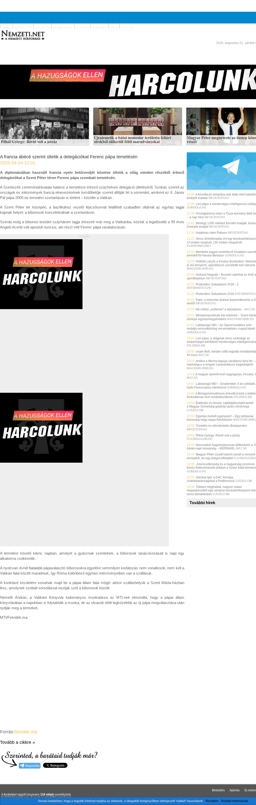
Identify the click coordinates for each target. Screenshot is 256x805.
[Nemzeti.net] (22, 35)
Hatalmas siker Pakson (211, 232)
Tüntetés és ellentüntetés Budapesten (221, 425)
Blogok (82, 28)
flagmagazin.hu (199, 439)
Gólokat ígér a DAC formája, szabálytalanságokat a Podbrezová (210, 479)
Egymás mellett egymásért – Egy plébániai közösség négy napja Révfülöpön (220, 417)
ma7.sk (249, 309)
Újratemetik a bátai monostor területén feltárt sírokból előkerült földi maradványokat (132, 140)
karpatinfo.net (199, 246)
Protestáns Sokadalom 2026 (215, 294)
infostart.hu (218, 198)
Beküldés (218, 790)
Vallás (127, 28)
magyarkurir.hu (200, 268)
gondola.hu (196, 207)
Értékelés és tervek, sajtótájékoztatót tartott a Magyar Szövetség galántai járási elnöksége (220, 404)
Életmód (99, 28)
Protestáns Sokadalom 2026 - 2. (217, 284)
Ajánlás (235, 790)
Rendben (212, 801)
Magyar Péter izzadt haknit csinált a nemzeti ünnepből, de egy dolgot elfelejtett (221, 456)
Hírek (6, 28)
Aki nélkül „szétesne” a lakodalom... (220, 309)
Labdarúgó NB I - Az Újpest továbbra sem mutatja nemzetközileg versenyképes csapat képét (221, 326)
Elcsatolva (63, 28)
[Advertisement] (42, 357)
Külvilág (42, 28)
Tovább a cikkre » (17, 742)
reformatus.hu (199, 288)
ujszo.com (195, 410)
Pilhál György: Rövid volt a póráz (29, 142)
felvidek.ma (25, 731)
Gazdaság (23, 28)
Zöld (114, 28)
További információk (234, 801)
